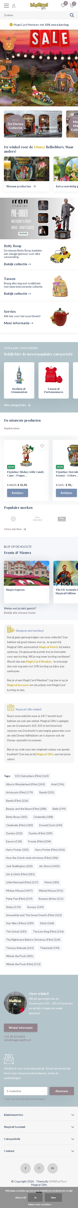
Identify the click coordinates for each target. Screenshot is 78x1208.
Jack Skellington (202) (19, 866)
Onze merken (13, 529)
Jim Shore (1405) (49, 866)
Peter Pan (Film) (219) (19, 898)
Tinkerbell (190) (49, 948)
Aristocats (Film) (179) (19, 792)
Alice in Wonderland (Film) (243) (25, 784)
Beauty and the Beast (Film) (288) (26, 808)
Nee (53, 1197)
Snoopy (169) (35, 907)
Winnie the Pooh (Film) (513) (23, 964)
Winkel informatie (21, 1027)
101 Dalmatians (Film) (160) (32, 776)
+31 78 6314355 (14, 1036)
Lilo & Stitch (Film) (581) (20, 874)
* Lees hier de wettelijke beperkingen (24, 1098)
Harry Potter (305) (17, 849)
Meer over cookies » (40, 1204)
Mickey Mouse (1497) (19, 890)
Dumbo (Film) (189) (40, 833)
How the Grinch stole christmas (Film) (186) (32, 857)
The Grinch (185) (16, 931)
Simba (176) (13, 907)
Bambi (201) (46, 792)
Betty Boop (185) (16, 817)
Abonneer (61, 1091)
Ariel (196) (57, 784)
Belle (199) (59, 808)
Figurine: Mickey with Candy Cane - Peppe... (25, 473)
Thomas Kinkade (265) (20, 948)
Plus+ (64, 1181)
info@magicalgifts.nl (17, 1040)
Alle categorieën (15, 405)
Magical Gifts (45, 754)
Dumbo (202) (14, 833)
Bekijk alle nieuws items (20, 612)
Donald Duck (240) (50, 825)
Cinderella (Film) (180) (19, 825)
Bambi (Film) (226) (17, 800)
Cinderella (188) (43, 817)
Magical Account (18, 685)
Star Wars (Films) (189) (20, 923)
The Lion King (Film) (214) (48, 931)
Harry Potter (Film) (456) (50, 849)
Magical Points (48, 647)
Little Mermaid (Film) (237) (22, 882)
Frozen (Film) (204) (39, 841)
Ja (35, 1197)
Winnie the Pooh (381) (19, 956)
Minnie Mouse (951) (51, 890)
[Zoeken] (72, 15)
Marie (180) (52, 882)
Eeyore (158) (14, 841)
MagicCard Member (39, 661)
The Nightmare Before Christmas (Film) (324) (33, 939)
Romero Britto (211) (51, 898)
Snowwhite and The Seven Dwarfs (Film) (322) (34, 915)
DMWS (53, 1181)
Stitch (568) (47, 923)
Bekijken (17, 493)
